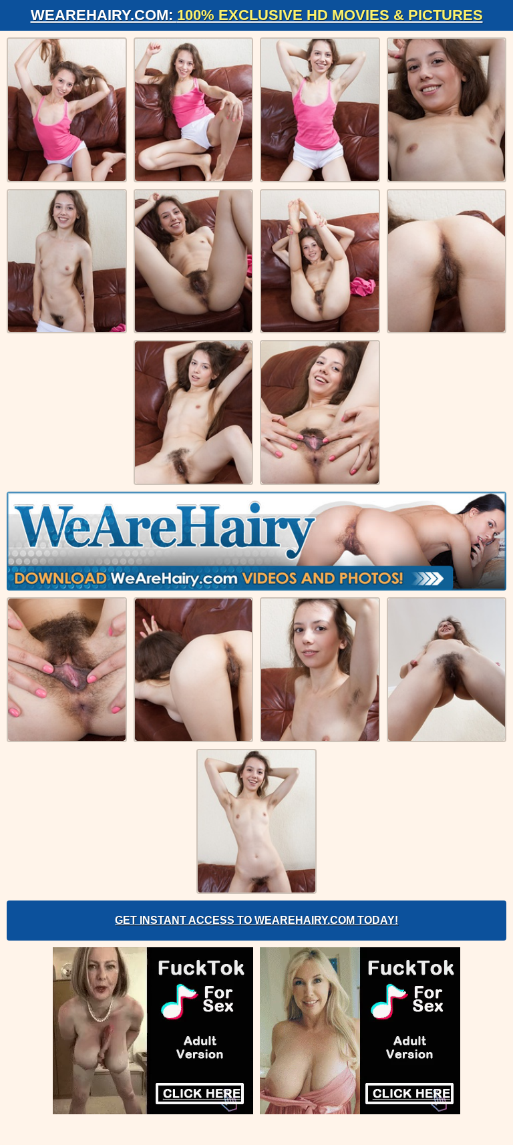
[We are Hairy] (256, 541)
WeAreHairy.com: (257, 15)
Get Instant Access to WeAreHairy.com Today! (256, 920)
